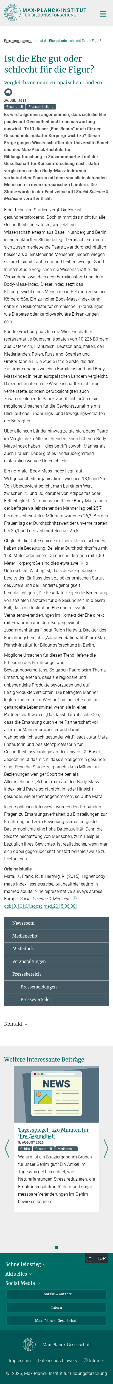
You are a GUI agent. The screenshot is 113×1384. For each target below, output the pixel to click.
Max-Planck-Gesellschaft (56, 1321)
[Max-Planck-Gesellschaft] (32, 1344)
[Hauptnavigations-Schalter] (103, 13)
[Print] (8, 92)
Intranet (96, 1360)
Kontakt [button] (14, 1024)
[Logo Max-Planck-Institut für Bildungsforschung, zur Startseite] (46, 12)
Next (106, 1149)
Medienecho (24, 936)
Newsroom (23, 923)
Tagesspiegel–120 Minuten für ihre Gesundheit (53, 1133)
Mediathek (23, 948)
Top (101, 1258)
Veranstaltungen (29, 961)
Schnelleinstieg (23, 1264)
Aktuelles (16, 1274)
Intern (56, 1307)
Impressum (20, 1360)
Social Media (20, 1283)
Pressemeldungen (34, 987)
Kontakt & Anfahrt (56, 1294)
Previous (7, 1149)
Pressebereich (26, 974)
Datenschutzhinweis (57, 1360)
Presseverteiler (31, 999)
